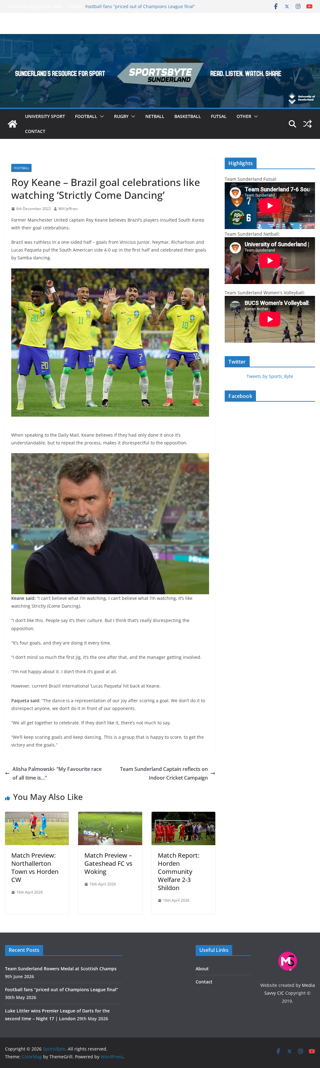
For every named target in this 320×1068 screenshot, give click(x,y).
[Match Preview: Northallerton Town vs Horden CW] (37, 816)
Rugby (121, 116)
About (202, 969)
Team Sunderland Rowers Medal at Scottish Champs (61, 969)
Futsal (219, 116)
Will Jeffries (68, 208)
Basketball (187, 116)
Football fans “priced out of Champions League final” (140, 6)
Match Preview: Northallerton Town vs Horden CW (34, 867)
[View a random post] (307, 123)
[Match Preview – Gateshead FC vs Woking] (110, 816)
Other (244, 116)
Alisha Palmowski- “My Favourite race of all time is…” (57, 773)
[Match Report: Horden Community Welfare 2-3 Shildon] (183, 816)
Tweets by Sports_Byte (270, 376)
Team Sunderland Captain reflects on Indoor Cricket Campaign (164, 773)
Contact (35, 131)
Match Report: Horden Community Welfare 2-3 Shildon (178, 871)
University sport (45, 116)
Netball (154, 116)
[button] (100, 116)
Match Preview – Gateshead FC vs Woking (108, 863)
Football (86, 116)
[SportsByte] (12, 123)
